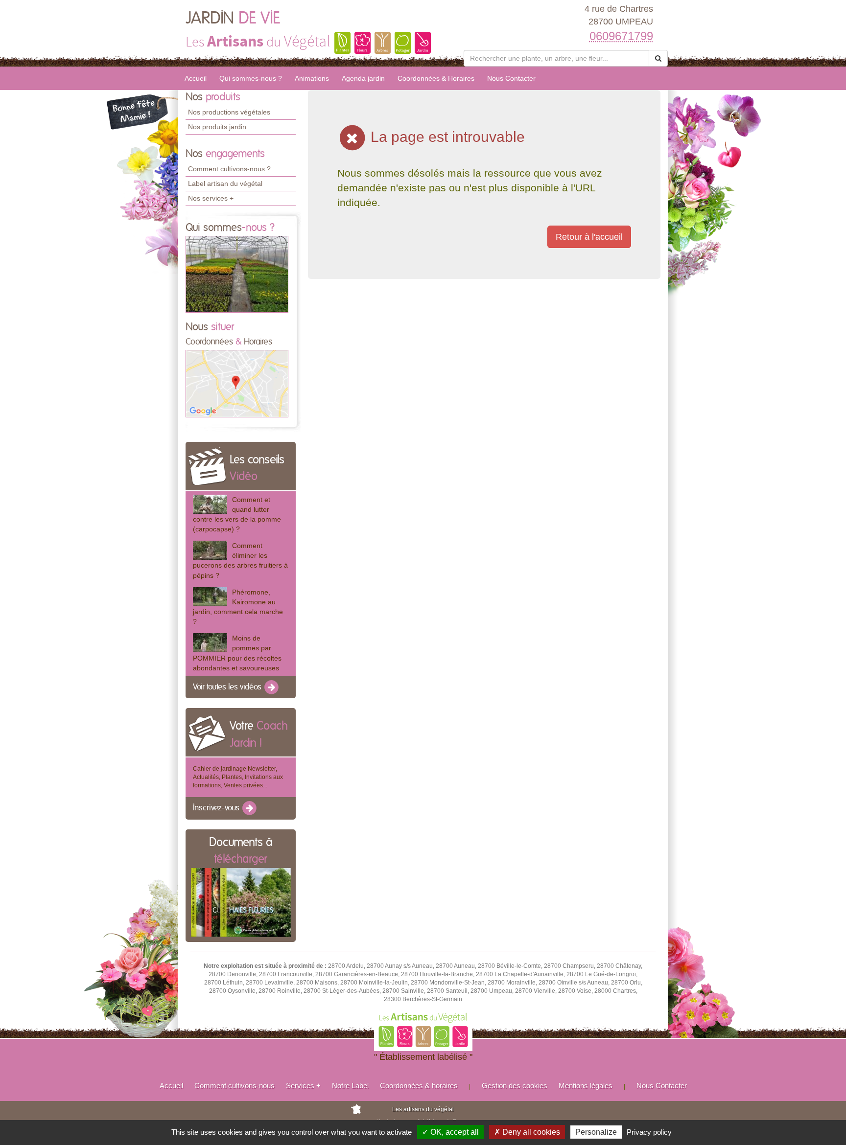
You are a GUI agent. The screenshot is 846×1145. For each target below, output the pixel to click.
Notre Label (350, 1085)
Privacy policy (649, 1132)
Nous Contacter (511, 78)
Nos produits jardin (217, 127)
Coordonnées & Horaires (436, 78)
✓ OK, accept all (450, 1132)
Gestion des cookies (514, 1085)
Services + (303, 1085)
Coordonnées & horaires (419, 1085)
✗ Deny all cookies (527, 1132)
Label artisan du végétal (225, 183)
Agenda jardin (363, 78)
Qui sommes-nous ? (250, 78)
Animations (312, 78)
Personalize (596, 1132)
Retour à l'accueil (589, 237)
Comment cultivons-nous (234, 1085)
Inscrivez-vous (217, 808)
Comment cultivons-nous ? (229, 169)
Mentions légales (585, 1085)
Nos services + (211, 198)
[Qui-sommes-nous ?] (237, 273)
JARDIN (233, 18)
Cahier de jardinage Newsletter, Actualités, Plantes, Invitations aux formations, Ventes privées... (238, 777)
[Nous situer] (237, 383)
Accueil (196, 78)
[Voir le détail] (210, 504)
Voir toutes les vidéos (228, 687)
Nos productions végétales (229, 112)
